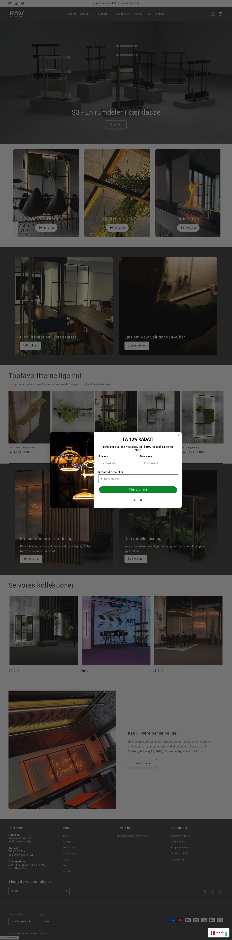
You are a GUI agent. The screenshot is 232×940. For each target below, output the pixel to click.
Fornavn (104, 456)
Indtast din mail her (110, 472)
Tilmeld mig (138, 489)
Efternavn (146, 456)
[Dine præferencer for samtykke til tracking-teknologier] (226, 934)
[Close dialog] (178, 435)
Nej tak (138, 500)
